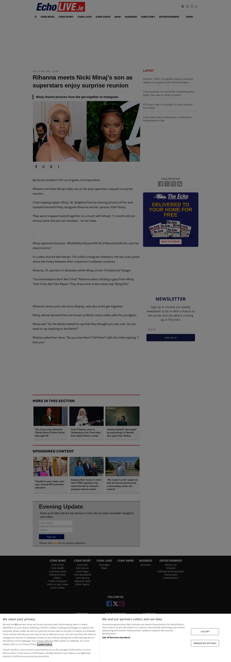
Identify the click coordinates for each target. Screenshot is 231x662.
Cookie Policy (44, 644)
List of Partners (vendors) (116, 637)
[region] (115, 638)
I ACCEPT (205, 631)
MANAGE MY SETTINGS (205, 643)
